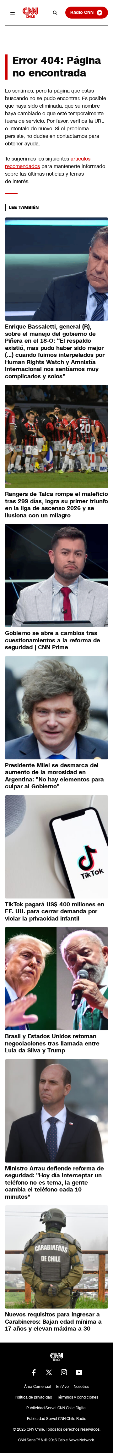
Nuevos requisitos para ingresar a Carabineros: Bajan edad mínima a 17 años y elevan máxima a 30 (53, 1321)
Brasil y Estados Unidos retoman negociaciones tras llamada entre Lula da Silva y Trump (52, 1043)
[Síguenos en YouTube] (79, 1372)
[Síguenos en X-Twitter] (49, 1372)
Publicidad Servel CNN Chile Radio (56, 1418)
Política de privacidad (33, 1397)
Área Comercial (37, 1386)
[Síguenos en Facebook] (34, 1372)
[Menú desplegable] (12, 12)
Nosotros (81, 1386)
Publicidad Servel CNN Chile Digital (56, 1408)
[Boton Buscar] (55, 12)
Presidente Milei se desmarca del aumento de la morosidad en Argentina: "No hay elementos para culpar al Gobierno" (54, 776)
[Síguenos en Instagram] (64, 1372)
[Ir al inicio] (30, 12)
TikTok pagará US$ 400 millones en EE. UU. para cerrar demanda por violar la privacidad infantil (54, 911)
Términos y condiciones (77, 1397)
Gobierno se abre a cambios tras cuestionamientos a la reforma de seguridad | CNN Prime (52, 640)
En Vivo (62, 1386)
